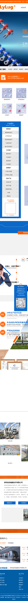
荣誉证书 (2, 578)
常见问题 (2, 580)
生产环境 (2, 582)
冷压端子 (10, 69)
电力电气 (10, 463)
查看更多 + (10, 503)
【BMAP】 (18, 597)
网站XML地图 (3, 584)
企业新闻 (3, 543)
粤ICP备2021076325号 (10, 597)
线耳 (20, 587)
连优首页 (23, 7)
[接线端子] (14, 39)
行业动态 (11, 543)
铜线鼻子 (21, 584)
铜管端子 (16, 69)
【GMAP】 (23, 597)
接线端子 (21, 69)
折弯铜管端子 (8, 136)
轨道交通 (10, 441)
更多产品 (21, 589)
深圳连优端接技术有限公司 (18, 568)
